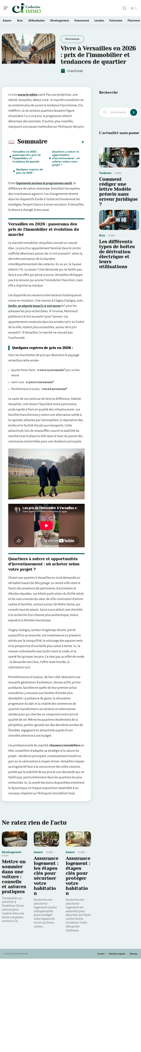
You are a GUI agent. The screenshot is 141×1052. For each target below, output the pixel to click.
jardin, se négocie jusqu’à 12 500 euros (34, 306)
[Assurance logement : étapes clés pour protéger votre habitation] (78, 839)
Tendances (105, 173)
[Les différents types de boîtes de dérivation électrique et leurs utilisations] (119, 220)
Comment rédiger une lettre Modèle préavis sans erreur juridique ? (118, 191)
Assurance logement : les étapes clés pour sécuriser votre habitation (46, 876)
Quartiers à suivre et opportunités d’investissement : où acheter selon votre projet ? (66, 158)
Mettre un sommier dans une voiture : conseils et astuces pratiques (14, 876)
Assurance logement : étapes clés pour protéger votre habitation (78, 876)
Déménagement (11, 852)
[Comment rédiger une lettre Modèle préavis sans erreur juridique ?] (119, 157)
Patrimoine (72, 39)
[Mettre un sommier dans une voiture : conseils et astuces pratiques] (14, 839)
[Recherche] (124, 8)
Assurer (38, 852)
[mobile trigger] (7, 8)
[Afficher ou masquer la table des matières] (66, 142)
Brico (102, 235)
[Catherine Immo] (26, 8)
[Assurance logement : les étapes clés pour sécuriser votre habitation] (46, 839)
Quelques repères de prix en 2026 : (29, 171)
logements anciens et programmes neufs (44, 183)
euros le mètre (28, 94)
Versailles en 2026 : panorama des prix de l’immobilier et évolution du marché (26, 156)
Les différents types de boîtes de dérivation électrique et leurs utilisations (117, 254)
